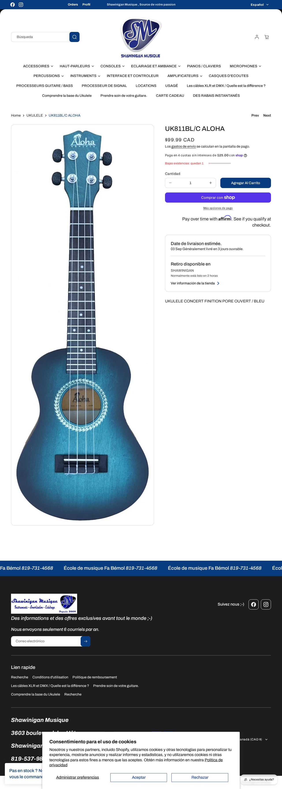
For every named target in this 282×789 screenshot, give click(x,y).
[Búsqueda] (74, 37)
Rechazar (199, 777)
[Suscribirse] (85, 641)
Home (16, 115)
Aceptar (139, 777)
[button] (37, 66)
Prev (255, 115)
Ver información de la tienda (193, 283)
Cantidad (172, 174)
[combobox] (45, 37)
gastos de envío (183, 146)
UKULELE (34, 115)
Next (267, 115)
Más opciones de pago (218, 208)
